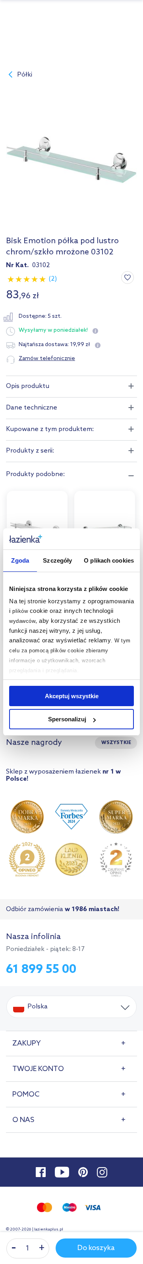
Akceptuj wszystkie (72, 696)
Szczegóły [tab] (57, 560)
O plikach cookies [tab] (109, 560)
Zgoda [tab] (20, 560)
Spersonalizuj (67, 719)
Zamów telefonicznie (47, 358)
